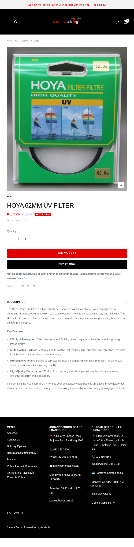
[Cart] (125, 22)
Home (10, 40)
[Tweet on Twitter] (28, 286)
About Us (12, 432)
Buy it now (67, 264)
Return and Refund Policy (21, 452)
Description (16, 302)
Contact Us (13, 439)
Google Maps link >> (103, 502)
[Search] (15, 22)
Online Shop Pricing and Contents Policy (20, 475)
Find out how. (98, 4)
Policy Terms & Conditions (22, 466)
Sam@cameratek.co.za (109, 472)
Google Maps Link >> (61, 500)
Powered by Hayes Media (37, 527)
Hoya (10, 196)
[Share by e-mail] (34, 286)
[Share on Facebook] (18, 286)
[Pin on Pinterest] (23, 286)
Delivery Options (16, 446)
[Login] (117, 22)
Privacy (11, 459)
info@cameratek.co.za (66, 465)
